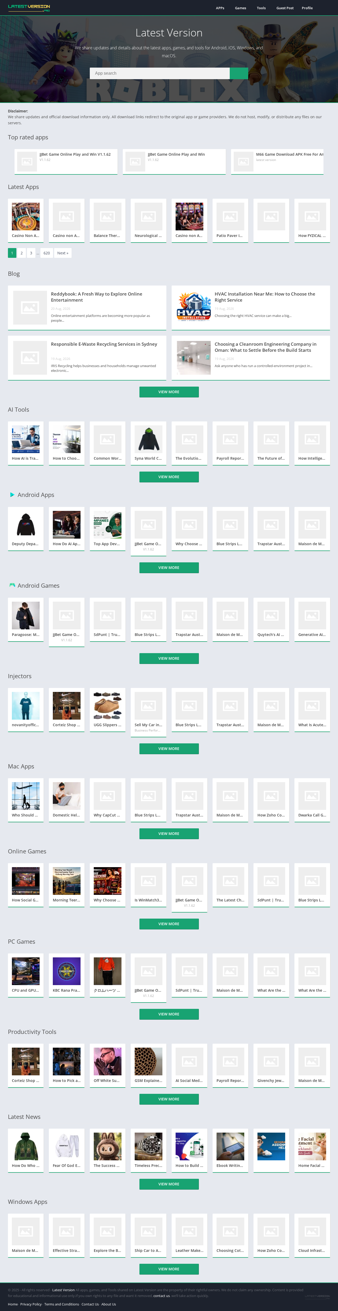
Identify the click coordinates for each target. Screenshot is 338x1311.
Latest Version (63, 1290)
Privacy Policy (31, 1304)
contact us (161, 1295)
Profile (307, 8)
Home (13, 1304)
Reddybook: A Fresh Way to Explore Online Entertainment (96, 297)
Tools (261, 8)
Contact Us (90, 1304)
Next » (62, 252)
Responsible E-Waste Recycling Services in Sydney (104, 344)
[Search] (239, 73)
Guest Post (285, 8)
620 (47, 252)
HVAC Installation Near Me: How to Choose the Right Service (265, 297)
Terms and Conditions (61, 1304)
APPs (220, 8)
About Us (108, 1304)
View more (168, 391)
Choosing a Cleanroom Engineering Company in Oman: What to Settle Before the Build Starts (266, 347)
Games (240, 8)
